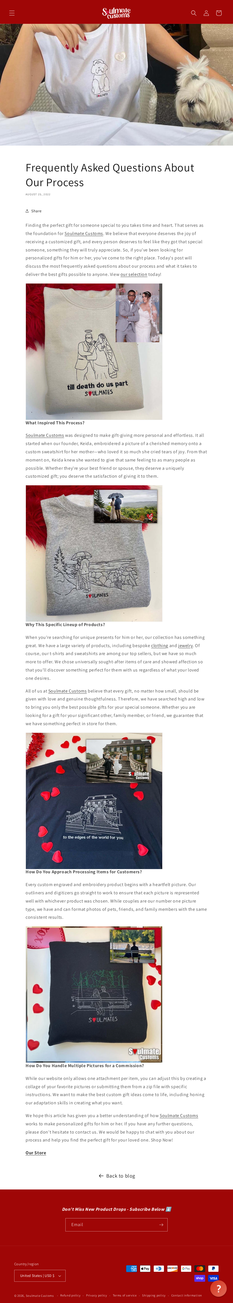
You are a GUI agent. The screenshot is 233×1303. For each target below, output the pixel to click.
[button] (12, 13)
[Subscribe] (161, 1224)
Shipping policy (154, 1295)
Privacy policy (96, 1295)
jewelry (185, 646)
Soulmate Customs (45, 435)
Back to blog (120, 1175)
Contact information (186, 1295)
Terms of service (125, 1295)
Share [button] (36, 210)
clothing (159, 646)
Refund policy (70, 1295)
